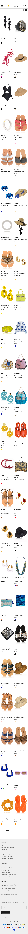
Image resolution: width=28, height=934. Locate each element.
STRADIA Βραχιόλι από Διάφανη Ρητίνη (5, 138)
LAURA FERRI (17, 339)
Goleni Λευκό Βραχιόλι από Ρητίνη (6, 240)
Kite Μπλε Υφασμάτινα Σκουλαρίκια (5, 206)
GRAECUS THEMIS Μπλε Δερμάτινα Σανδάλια (6, 682)
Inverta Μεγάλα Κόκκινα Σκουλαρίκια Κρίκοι (6, 478)
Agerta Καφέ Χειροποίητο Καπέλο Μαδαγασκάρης (19, 682)
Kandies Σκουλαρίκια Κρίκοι (6, 784)
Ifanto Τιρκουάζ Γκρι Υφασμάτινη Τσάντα (18, 410)
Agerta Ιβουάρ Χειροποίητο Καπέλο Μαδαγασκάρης (19, 717)
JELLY (15, 441)
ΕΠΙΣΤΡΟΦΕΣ (4, 852)
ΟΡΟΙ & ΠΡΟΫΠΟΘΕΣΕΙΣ (6, 861)
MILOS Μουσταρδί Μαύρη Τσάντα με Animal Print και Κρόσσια (19, 478)
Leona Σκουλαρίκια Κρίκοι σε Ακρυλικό (7, 580)
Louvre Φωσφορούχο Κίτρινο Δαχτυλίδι (6, 342)
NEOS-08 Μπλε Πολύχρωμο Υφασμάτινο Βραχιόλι (20, 614)
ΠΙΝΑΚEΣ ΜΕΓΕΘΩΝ (5, 872)
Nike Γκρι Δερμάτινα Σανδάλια (20, 171)
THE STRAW (16, 68)
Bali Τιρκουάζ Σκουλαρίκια (6, 409)
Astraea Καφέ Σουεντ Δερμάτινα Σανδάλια (5, 512)
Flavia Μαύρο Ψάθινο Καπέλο (20, 545)
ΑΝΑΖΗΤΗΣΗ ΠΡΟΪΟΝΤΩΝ (7, 877)
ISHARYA (3, 135)
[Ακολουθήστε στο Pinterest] (13, 917)
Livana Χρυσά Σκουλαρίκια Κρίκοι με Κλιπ (19, 274)
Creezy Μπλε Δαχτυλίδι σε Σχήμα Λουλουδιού (6, 376)
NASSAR (16, 271)
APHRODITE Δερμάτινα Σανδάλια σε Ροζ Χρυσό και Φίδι (6, 717)
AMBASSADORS (4, 863)
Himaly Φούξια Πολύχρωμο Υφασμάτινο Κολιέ (6, 71)
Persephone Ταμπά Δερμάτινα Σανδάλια (20, 751)
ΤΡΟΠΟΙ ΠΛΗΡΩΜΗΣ (6, 854)
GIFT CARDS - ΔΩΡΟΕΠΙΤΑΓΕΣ (8, 847)
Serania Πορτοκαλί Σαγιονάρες (20, 443)
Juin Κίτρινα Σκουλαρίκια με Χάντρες (6, 444)
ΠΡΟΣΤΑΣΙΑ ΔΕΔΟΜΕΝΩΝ (7, 858)
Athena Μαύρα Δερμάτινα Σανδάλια (19, 648)
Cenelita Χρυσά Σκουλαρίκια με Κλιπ (7, 546)
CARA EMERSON (17, 509)
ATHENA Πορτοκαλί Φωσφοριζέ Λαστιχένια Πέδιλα (20, 819)
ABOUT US (3, 845)
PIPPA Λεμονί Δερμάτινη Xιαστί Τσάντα (20, 308)
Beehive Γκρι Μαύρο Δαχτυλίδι (20, 36)
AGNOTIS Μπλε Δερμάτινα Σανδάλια (6, 751)
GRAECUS (16, 135)
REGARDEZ (16, 782)
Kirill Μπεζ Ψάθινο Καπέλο (19, 105)
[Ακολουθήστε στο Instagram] (9, 917)
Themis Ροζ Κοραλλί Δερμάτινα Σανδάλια (18, 138)
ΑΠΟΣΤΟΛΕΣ (4, 849)
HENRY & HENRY (17, 816)
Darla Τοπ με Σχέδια (18, 341)
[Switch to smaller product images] (26, 10)
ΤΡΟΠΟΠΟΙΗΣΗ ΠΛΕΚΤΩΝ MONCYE (9, 874)
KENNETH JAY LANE (5, 34)
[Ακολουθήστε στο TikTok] (17, 917)
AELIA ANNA (17, 373)
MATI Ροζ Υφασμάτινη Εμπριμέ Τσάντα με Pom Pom (20, 376)
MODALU (16, 305)
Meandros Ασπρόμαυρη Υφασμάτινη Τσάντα (5, 648)
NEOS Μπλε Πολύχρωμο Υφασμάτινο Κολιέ (19, 580)
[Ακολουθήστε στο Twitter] (6, 917)
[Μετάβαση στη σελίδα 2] (20, 829)
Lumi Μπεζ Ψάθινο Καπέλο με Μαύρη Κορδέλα (20, 71)
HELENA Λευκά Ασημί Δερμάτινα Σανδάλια (5, 172)
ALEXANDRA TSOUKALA (6, 68)
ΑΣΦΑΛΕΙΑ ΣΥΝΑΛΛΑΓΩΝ (7, 856)
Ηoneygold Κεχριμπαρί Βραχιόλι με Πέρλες (5, 819)
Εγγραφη (6, 911)
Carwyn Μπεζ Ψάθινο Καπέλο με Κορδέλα (20, 240)
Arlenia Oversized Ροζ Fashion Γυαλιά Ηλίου (20, 785)
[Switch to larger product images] (23, 10)
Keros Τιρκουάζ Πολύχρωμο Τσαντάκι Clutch (6, 614)
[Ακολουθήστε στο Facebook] (2, 917)
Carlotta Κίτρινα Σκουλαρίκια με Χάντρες (7, 308)
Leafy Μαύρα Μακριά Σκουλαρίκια (5, 37)
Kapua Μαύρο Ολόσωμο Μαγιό (7, 105)
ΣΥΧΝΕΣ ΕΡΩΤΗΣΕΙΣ (6, 870)
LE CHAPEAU (17, 679)
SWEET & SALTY (4, 102)
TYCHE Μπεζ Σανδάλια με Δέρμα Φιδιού (6, 274)
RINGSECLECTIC (17, 34)
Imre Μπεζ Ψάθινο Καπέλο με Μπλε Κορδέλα (20, 206)
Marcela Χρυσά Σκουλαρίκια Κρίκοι (20, 512)
